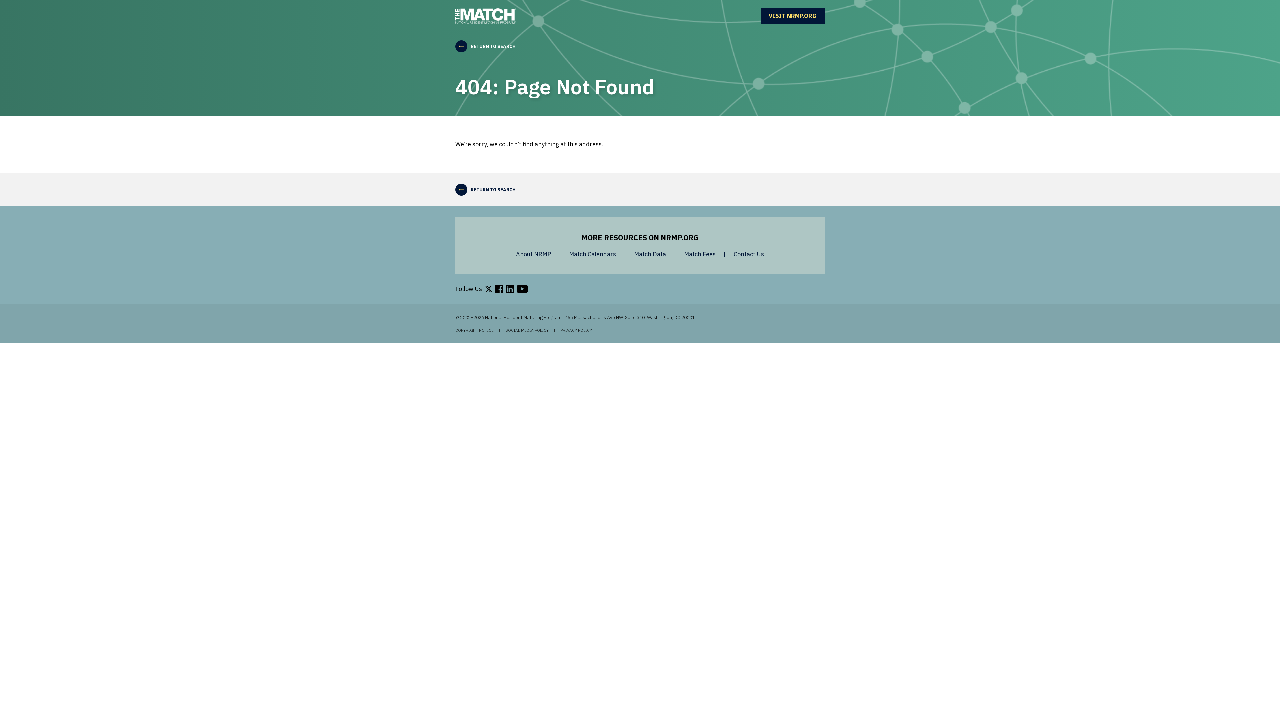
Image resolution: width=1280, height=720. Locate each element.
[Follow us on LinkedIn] (510, 289)
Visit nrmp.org (797, 16)
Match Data (650, 254)
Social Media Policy (527, 330)
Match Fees (700, 254)
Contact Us (749, 254)
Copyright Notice (474, 330)
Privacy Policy (576, 330)
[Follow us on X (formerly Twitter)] (489, 289)
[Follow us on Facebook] (499, 289)
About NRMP (533, 254)
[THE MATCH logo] (485, 16)
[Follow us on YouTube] (522, 289)
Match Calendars (592, 254)
